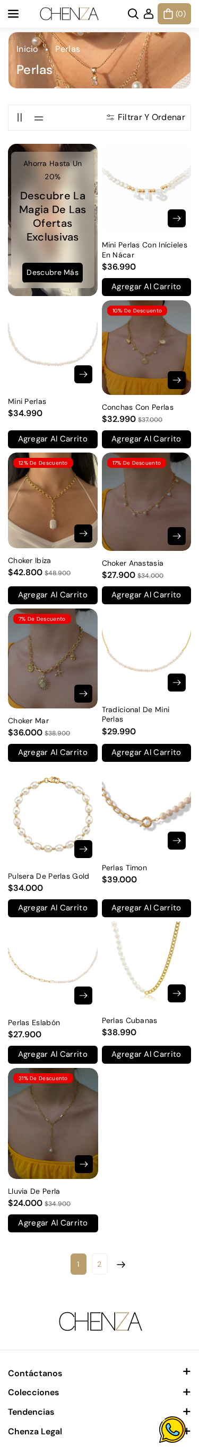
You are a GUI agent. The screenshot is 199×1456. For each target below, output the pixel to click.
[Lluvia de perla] (53, 1123)
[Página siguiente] (121, 1264)
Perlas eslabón (34, 1022)
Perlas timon (125, 867)
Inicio (27, 48)
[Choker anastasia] (147, 502)
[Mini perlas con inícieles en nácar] (147, 188)
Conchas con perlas (138, 407)
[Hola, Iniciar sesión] (148, 13)
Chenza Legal (35, 1431)
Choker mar (28, 720)
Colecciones (33, 1392)
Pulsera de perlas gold (49, 876)
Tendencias (31, 1411)
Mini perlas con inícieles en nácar (145, 249)
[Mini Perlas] (53, 345)
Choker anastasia (133, 563)
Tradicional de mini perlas (136, 714)
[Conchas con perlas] (147, 347)
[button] (14, 13)
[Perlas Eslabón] (53, 966)
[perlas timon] (147, 810)
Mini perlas (27, 401)
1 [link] (78, 1264)
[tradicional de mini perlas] (147, 653)
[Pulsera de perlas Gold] (53, 815)
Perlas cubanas (130, 1020)
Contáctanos (35, 1373)
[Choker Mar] (53, 658)
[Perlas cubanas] (147, 964)
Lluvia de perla (34, 1191)
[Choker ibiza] (53, 500)
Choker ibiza (29, 560)
